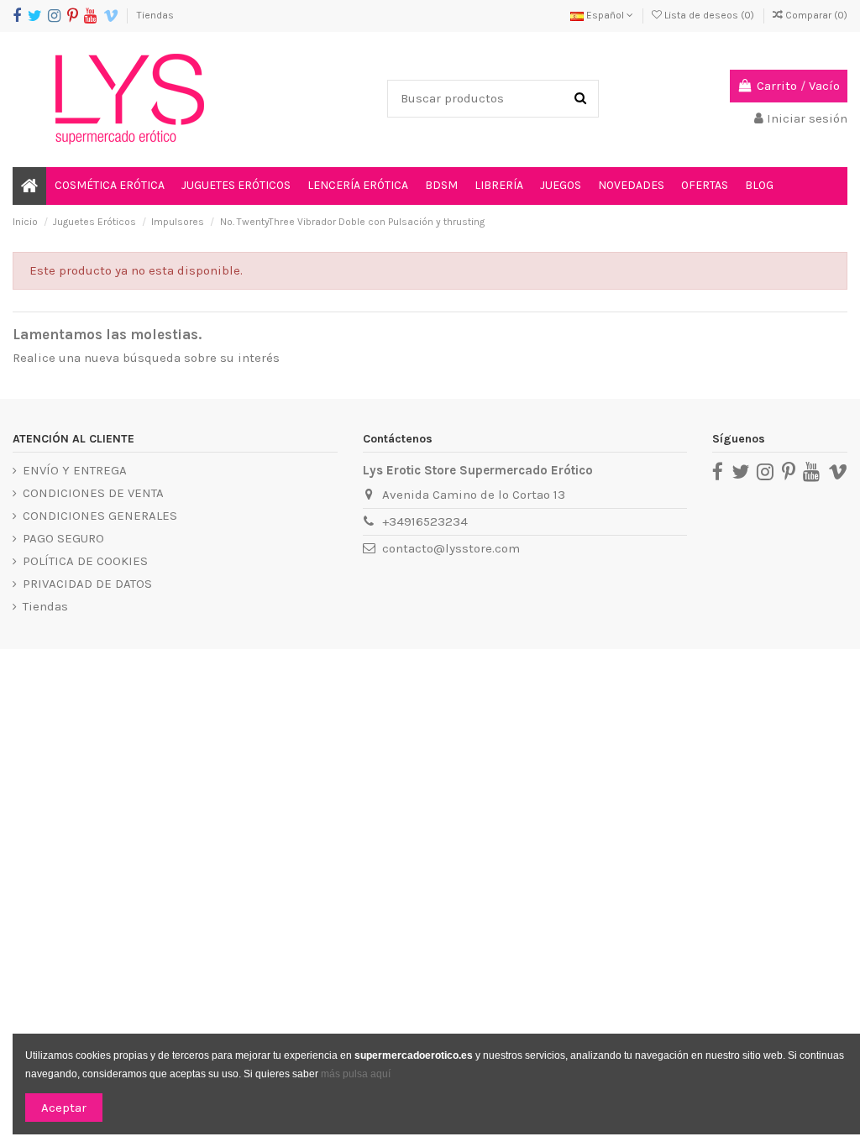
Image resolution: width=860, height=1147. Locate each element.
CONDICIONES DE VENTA (93, 492)
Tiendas (155, 15)
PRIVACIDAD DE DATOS (87, 583)
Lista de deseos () (709, 15)
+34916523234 (425, 521)
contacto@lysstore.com (451, 548)
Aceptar (64, 1107)
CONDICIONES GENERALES (100, 515)
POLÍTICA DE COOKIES (85, 560)
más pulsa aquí (354, 1074)
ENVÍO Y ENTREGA (75, 470)
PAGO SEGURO (63, 538)
